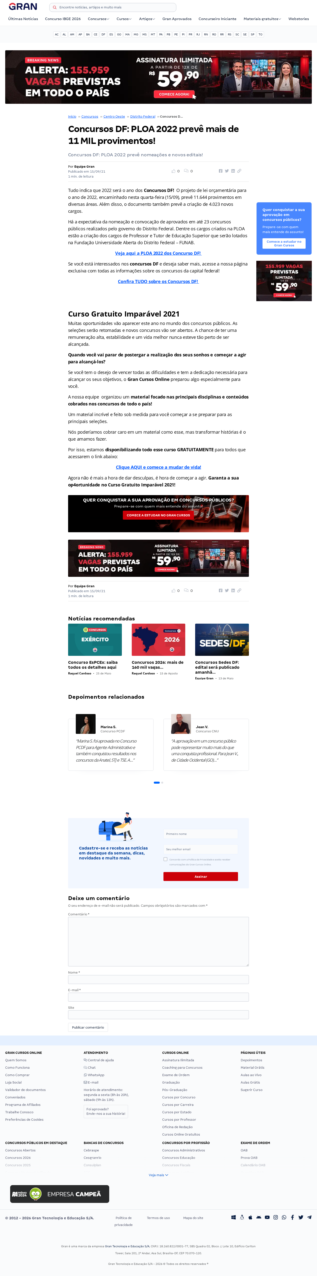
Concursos (97, 19)
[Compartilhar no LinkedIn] (232, 171)
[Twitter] (300, 1218)
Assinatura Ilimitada (178, 1060)
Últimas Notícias (23, 19)
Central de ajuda (100, 1060)
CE (95, 34)
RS (229, 34)
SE (245, 34)
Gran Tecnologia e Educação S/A (127, 1246)
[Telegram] (309, 1218)
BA (88, 34)
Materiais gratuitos (261, 19)
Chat (91, 1067)
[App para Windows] (233, 1218)
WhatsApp (95, 1075)
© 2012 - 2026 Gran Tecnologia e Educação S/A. (49, 1218)
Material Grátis (252, 1067)
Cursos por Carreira (178, 1105)
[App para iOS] (250, 1218)
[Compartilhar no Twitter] (226, 171)
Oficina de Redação (177, 1127)
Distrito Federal (142, 116)
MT (153, 34)
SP (252, 34)
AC (56, 34)
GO (119, 34)
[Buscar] (54, 8)
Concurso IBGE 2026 (63, 19)
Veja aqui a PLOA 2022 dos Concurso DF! (158, 253)
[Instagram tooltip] (275, 1218)
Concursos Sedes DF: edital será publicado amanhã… (217, 667)
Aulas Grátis (250, 1082)
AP (80, 34)
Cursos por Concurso (178, 1097)
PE (176, 34)
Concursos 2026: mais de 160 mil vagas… (158, 665)
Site (71, 1008)
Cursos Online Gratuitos (181, 1134)
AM (72, 34)
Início (72, 116)
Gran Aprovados (176, 19)
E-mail (74, 990)
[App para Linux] (241, 1218)
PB (168, 34)
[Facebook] (292, 1218)
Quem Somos (15, 1060)
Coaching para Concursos (182, 1067)
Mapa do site (193, 1218)
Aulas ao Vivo (251, 1075)
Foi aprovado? (105, 1111)
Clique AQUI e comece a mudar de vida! (158, 467)
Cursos (123, 19)
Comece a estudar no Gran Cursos (158, 515)
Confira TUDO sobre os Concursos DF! (158, 281)
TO (260, 34)
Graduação (171, 1082)
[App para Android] (258, 1218)
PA (160, 34)
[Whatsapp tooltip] (284, 1218)
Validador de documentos (25, 1090)
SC (237, 34)
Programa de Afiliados (23, 1105)
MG (136, 34)
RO (214, 34)
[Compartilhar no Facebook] (220, 171)
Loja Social (13, 1082)
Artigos (145, 19)
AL (64, 34)
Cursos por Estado (176, 1112)
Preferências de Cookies (24, 1119)
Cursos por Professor (179, 1119)
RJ (198, 34)
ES (111, 34)
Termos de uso (158, 1218)
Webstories (299, 19)
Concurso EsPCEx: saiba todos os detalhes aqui (93, 665)
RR (222, 34)
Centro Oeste (114, 116)
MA (127, 34)
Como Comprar (17, 1075)
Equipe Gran (84, 166)
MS (144, 34)
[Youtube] (267, 1218)
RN (206, 34)
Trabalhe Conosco (19, 1112)
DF (103, 34)
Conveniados (15, 1097)
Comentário (78, 914)
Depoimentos (251, 1060)
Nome (74, 972)
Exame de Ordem (176, 1075)
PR (190, 34)
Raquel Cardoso (79, 673)
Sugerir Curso (252, 1090)
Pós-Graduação (174, 1090)
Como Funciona (17, 1067)
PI (183, 34)
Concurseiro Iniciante (218, 19)
